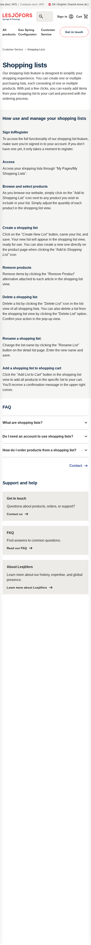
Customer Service (48, 32)
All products (9, 32)
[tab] (45, 423)
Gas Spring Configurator (27, 32)
